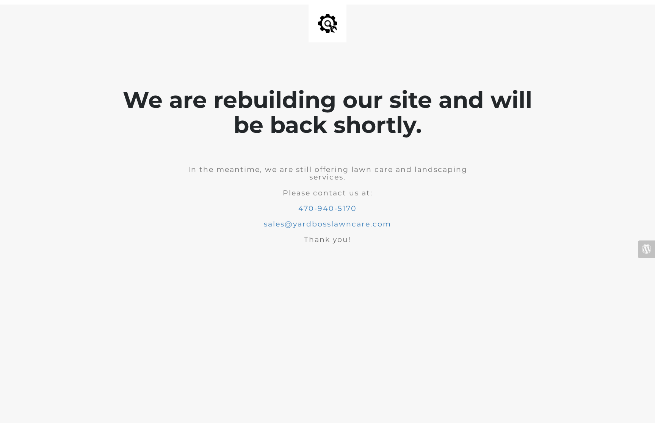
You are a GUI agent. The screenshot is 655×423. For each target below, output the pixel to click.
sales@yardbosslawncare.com (327, 224)
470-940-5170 (327, 208)
